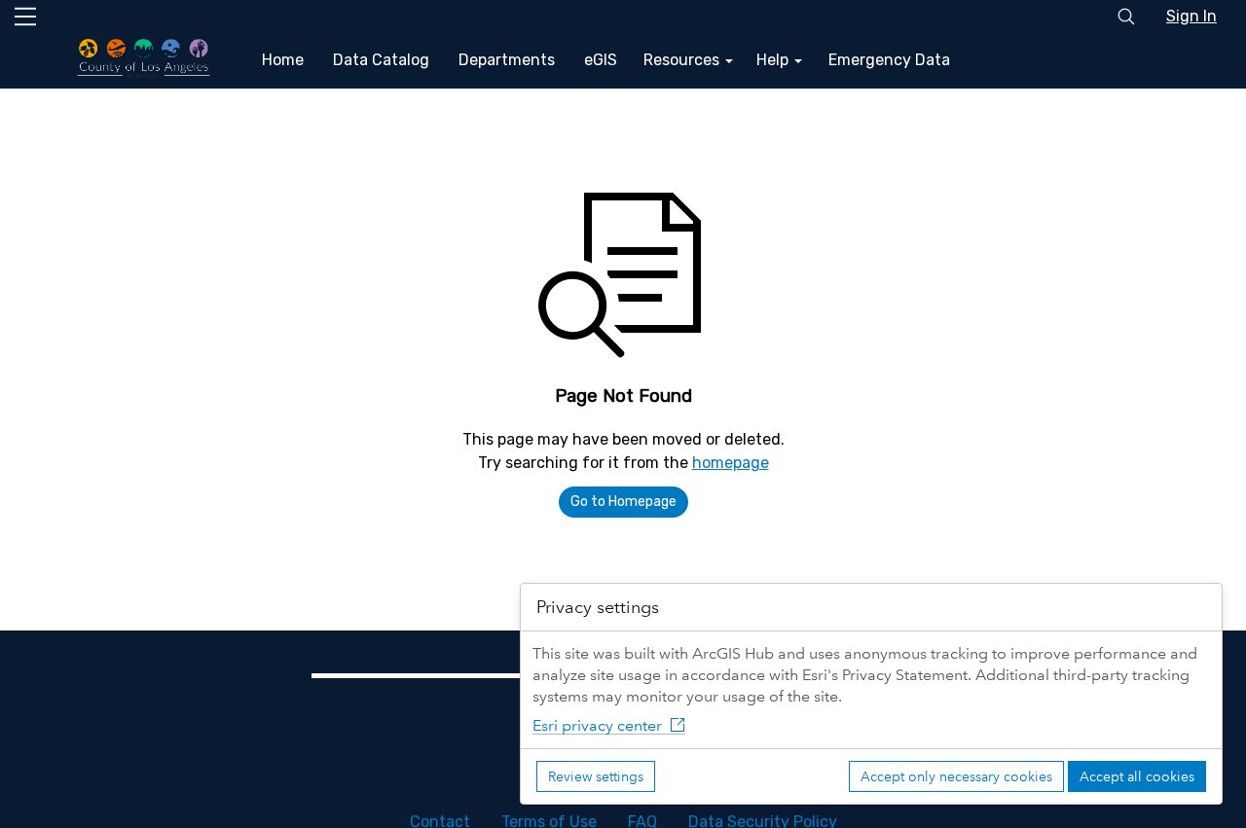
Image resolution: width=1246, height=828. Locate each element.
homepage (730, 462)
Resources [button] (683, 60)
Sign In (1191, 16)
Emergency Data (889, 60)
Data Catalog (381, 60)
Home (283, 60)
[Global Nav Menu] (25, 16)
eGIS (600, 60)
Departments (506, 60)
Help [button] (774, 60)
